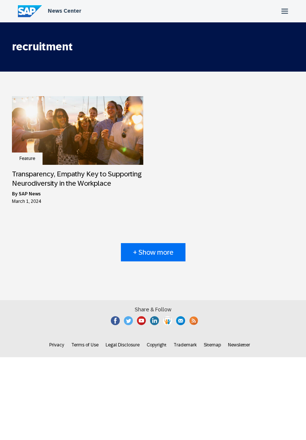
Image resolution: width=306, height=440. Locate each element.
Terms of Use (85, 345)
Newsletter (239, 345)
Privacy (56, 345)
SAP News (30, 194)
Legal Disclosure (123, 345)
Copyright (156, 345)
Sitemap (212, 345)
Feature (27, 158)
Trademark (185, 345)
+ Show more (153, 252)
